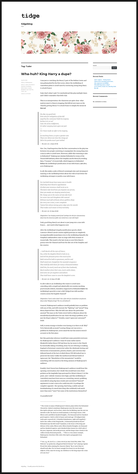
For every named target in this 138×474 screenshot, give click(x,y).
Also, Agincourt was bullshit (101, 83)
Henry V (23, 84)
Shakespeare (28, 82)
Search (95, 65)
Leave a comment (26, 93)
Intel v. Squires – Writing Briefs (102, 80)
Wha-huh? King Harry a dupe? (46, 74)
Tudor (22, 91)
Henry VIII (28, 84)
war (26, 91)
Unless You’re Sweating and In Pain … (104, 81)
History (23, 82)
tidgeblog (27, 23)
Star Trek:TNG (29, 89)
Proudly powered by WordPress (36, 466)
